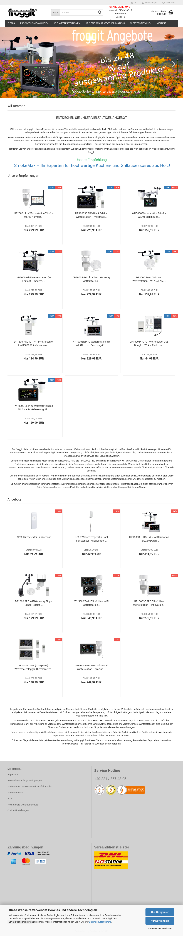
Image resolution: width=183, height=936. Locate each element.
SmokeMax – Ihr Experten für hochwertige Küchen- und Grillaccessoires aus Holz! (91, 165)
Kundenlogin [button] (150, 2)
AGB (10, 798)
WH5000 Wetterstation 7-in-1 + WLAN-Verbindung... (149, 215)
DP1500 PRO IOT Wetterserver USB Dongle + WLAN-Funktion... (149, 343)
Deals (11, 23)
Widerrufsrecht (15, 792)
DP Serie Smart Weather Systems (105, 23)
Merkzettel (170, 2)
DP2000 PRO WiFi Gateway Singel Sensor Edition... (33, 603)
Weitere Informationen (159, 928)
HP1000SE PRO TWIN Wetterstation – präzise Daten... (149, 539)
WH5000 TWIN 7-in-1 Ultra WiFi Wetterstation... (91, 603)
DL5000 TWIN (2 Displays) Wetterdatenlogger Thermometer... (33, 667)
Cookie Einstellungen (18, 810)
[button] (133, 2)
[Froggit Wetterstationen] (27, 12)
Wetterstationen (140, 23)
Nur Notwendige (160, 920)
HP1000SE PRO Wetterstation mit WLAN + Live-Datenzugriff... (91, 343)
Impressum (13, 774)
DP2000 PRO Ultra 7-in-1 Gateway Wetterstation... (91, 279)
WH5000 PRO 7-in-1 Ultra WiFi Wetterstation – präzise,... (91, 667)
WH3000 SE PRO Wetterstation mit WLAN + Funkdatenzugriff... (33, 407)
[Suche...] (100, 12)
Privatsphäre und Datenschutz (23, 804)
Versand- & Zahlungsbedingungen (25, 780)
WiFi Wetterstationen (67, 23)
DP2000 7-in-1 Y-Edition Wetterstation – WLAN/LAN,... (149, 279)
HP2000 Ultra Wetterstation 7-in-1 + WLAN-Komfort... (33, 215)
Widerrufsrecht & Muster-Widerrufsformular (30, 786)
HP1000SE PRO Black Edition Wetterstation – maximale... (91, 215)
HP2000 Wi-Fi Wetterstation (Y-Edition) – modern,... (33, 279)
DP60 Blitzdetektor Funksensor (33, 537)
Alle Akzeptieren (159, 912)
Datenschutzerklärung (100, 921)
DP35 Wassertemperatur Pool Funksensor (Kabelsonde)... (91, 539)
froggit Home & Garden (34, 23)
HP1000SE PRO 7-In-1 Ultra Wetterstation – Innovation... (149, 603)
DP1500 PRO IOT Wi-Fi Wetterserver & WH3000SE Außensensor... (33, 343)
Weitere (161, 23)
